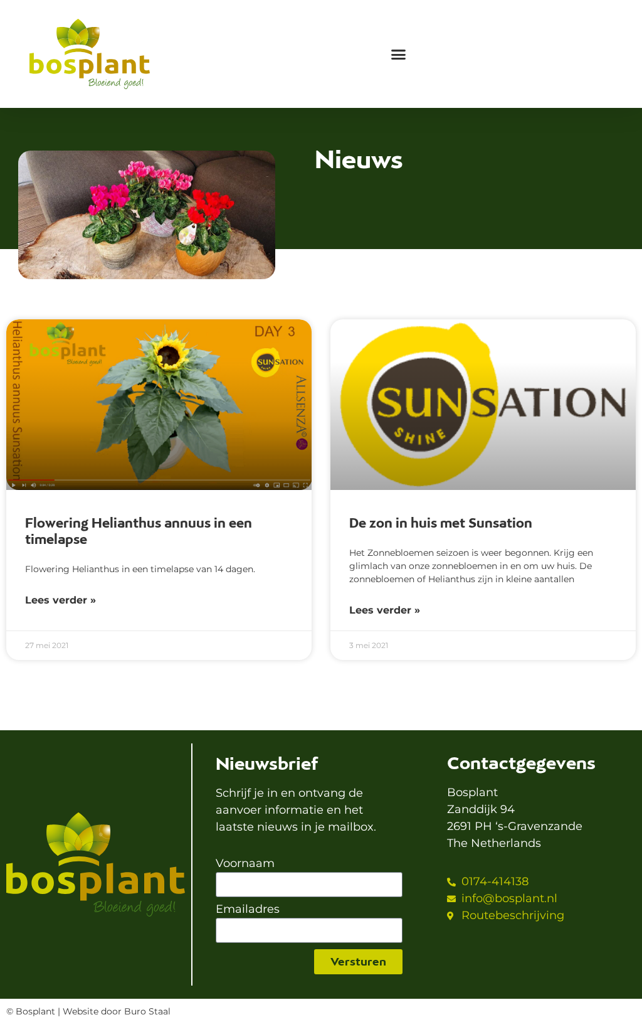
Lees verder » (60, 600)
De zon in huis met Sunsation (440, 523)
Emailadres (248, 909)
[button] (398, 54)
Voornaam (245, 864)
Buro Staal (147, 1011)
